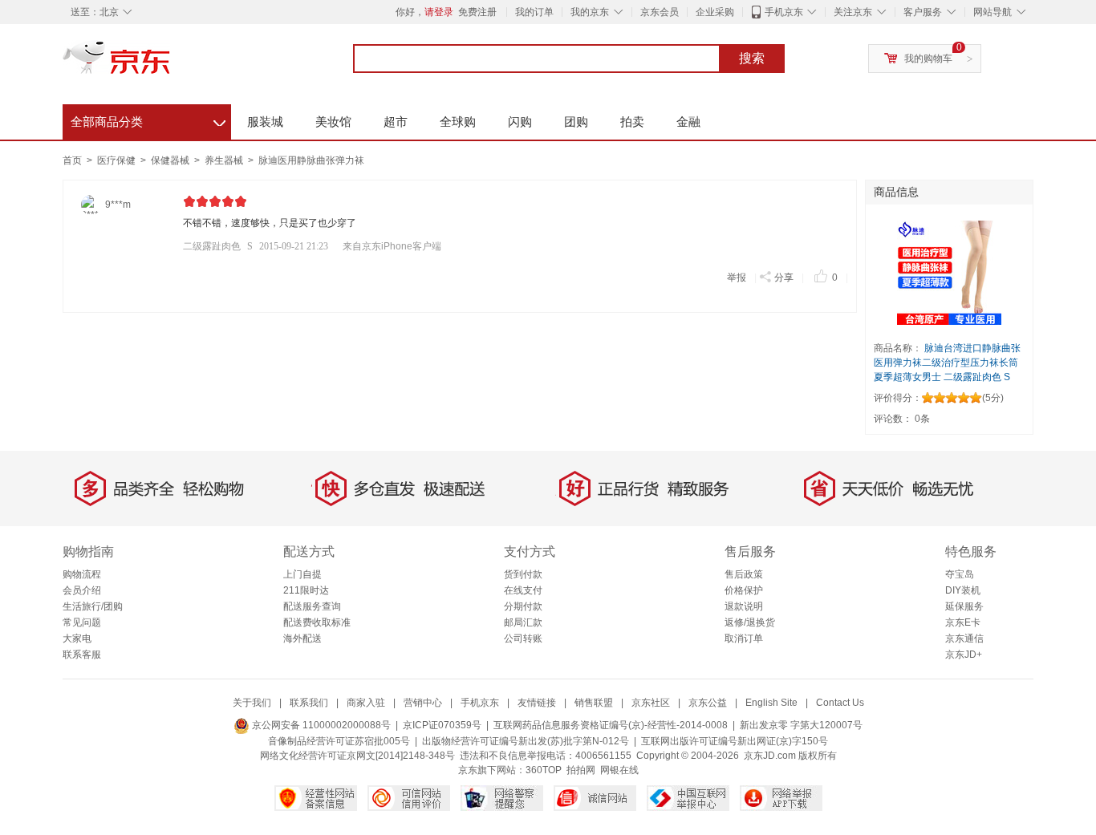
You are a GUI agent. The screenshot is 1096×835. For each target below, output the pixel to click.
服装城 (265, 121)
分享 (784, 277)
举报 (736, 277)
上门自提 (302, 574)
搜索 (752, 58)
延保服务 (964, 606)
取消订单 (744, 638)
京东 (171, 64)
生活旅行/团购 (93, 606)
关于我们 (252, 702)
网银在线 (619, 770)
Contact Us (840, 702)
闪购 (520, 121)
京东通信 (964, 638)
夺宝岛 (959, 574)
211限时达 (306, 590)
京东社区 (650, 702)
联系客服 (82, 654)
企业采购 (715, 12)
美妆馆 (333, 121)
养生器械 (225, 160)
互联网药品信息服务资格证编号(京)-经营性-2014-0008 (610, 725)
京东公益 (707, 702)
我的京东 (589, 12)
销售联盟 (593, 702)
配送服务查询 (312, 606)
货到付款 (523, 574)
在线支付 (523, 590)
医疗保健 (117, 160)
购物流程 (82, 574)
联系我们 (309, 702)
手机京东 (784, 12)
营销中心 (423, 702)
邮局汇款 (523, 622)
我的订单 (534, 12)
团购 (576, 121)
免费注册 (477, 12)
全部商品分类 (148, 119)
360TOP (544, 770)
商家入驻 (366, 702)
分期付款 (523, 606)
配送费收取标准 (317, 622)
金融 (688, 121)
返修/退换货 (750, 622)
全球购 (458, 121)
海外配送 (302, 638)
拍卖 (632, 121)
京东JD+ (963, 654)
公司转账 (523, 638)
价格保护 (744, 590)
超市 (396, 121)
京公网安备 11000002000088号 (320, 725)
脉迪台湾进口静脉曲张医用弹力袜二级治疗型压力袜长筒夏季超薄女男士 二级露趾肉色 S (947, 363)
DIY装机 (962, 590)
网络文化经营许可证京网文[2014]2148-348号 (357, 755)
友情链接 (537, 702)
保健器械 (171, 160)
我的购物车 (928, 58)
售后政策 (744, 574)
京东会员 (659, 12)
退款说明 (744, 606)
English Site (771, 702)
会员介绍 (82, 590)
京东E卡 (962, 622)
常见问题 (82, 622)
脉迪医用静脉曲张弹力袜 (311, 160)
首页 (72, 160)
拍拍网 (580, 770)
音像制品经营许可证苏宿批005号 (339, 741)
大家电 (77, 638)
